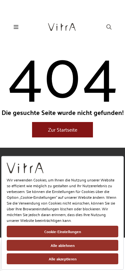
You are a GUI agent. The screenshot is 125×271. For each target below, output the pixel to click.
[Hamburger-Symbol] (16, 27)
